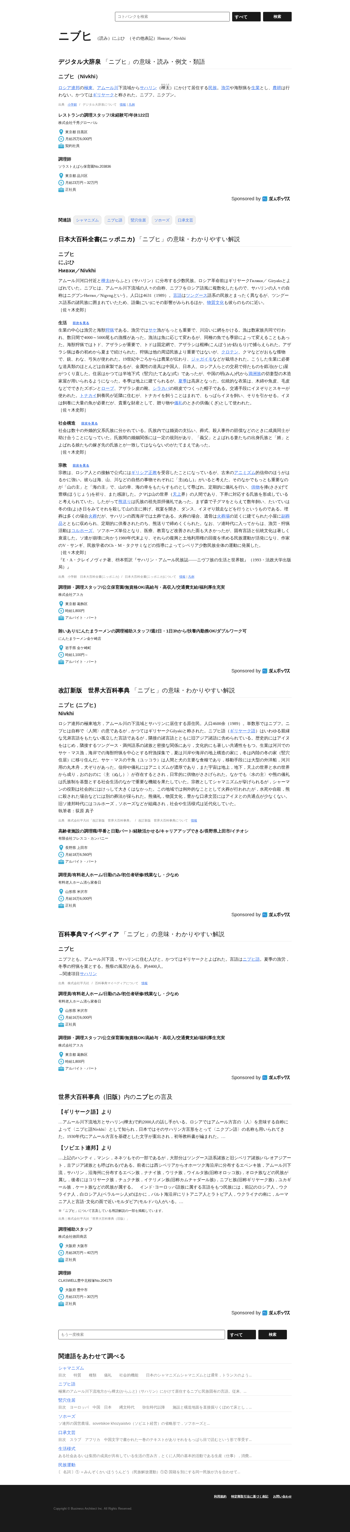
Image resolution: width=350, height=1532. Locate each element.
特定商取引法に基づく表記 (249, 1496)
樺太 (105, 280)
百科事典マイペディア (88, 934)
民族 (212, 87)
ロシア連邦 (69, 87)
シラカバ (161, 388)
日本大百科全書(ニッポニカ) (96, 239)
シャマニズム (87, 220)
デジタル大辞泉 (79, 61)
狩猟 (109, 330)
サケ (152, 330)
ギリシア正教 (144, 472)
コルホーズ (82, 530)
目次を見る (81, 323)
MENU (63, 5)
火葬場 (223, 516)
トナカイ (88, 395)
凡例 (132, 104)
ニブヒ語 (114, 220)
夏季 (182, 381)
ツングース (196, 295)
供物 (255, 487)
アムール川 (107, 87)
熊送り (124, 501)
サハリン (148, 87)
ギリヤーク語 (242, 731)
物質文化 (215, 302)
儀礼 (178, 403)
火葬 (92, 516)
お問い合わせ (282, 1496)
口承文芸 (185, 220)
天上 (177, 494)
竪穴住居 (138, 220)
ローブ (107, 388)
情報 (123, 104)
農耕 (277, 87)
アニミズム (244, 472)
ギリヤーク (103, 95)
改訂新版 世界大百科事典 (94, 690)
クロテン (229, 352)
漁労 (225, 87)
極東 (88, 87)
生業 (255, 87)
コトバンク (81, 16)
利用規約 (220, 1496)
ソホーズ (162, 220)
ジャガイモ (202, 359)
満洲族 (254, 373)
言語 (177, 295)
